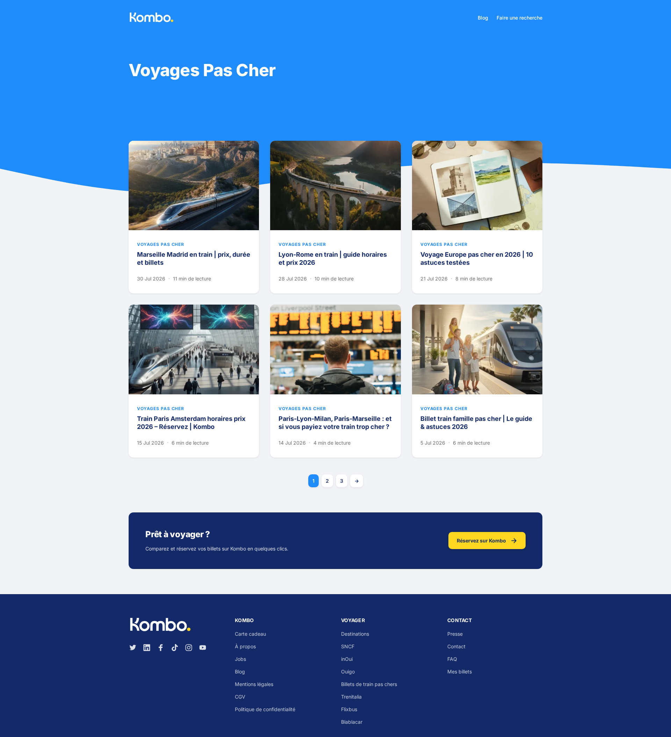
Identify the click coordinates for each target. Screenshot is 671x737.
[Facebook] (161, 647)
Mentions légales (254, 684)
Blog (483, 18)
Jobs (240, 659)
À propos (245, 646)
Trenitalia (351, 697)
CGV (240, 697)
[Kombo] (151, 17)
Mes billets (459, 671)
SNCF (347, 646)
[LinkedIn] (147, 647)
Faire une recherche (519, 18)
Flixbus (349, 709)
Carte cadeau (250, 634)
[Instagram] (189, 647)
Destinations (355, 634)
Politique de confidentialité (265, 709)
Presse (455, 634)
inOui (347, 659)
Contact (456, 646)
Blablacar (351, 722)
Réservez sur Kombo (481, 540)
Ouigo (348, 671)
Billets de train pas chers (369, 684)
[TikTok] (175, 647)
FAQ (452, 659)
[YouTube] (203, 647)
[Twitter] (133, 647)
